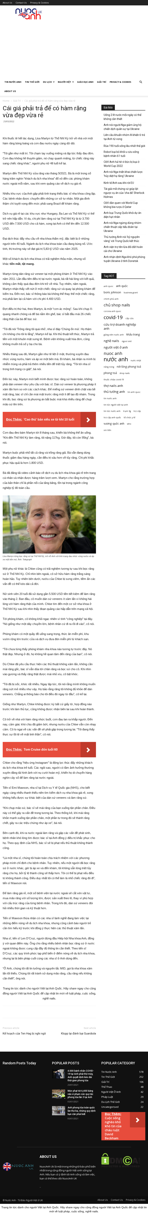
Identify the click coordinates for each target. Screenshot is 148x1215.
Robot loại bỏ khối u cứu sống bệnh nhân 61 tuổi (121, 153)
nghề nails (111, 341)
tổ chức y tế (129, 417)
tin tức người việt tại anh (116, 404)
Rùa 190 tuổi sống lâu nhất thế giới (124, 145)
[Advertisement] (74, 48)
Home (6, 100)
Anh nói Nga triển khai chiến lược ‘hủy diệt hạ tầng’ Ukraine (123, 173)
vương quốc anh (114, 423)
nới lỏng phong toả (129, 366)
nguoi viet (127, 341)
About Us (7, 2)
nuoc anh (113, 353)
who (129, 423)
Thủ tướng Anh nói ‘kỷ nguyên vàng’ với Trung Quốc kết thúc (122, 238)
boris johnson (112, 292)
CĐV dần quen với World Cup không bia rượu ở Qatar (121, 204)
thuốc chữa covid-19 (114, 379)
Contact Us (21, 2)
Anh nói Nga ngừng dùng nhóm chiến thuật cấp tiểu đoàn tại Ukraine (122, 226)
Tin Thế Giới (32, 81)
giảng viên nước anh (114, 334)
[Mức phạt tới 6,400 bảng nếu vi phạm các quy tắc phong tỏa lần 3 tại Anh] (58, 1094)
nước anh (116, 359)
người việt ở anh (116, 347)
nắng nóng (109, 366)
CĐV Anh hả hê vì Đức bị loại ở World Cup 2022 (121, 163)
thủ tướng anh (114, 392)
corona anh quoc (112, 311)
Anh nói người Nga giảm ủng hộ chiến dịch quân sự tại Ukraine (122, 126)
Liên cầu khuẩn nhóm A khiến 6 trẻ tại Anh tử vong (124, 136)
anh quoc (108, 286)
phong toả (110, 373)
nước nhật (136, 360)
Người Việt (64, 81)
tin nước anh (110, 398)
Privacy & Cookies (39, 2)
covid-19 (113, 317)
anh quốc (122, 286)
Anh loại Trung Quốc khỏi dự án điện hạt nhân (122, 214)
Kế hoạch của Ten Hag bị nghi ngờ (24, 1033)
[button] (140, 82)
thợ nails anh (113, 386)
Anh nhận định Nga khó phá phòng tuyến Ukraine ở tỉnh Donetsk (124, 259)
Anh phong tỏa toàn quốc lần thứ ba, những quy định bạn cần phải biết (82, 1110)
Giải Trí (101, 81)
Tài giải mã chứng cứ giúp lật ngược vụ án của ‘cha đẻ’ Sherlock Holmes (124, 192)
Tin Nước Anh (12, 81)
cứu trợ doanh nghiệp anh (120, 326)
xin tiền (107, 430)
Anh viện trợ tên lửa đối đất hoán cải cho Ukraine (123, 249)
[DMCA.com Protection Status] (120, 1170)
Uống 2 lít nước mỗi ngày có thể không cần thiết (122, 116)
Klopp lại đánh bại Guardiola (78, 1033)
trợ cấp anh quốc (112, 417)
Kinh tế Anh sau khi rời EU (119, 182)
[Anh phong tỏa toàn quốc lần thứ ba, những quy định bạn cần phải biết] (58, 1110)
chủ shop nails (117, 305)
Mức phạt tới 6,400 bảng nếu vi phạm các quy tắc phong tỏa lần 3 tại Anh (80, 1094)
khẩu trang (133, 334)
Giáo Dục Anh (85, 81)
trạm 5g (127, 411)
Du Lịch (47, 81)
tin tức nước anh (112, 411)
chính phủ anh (111, 299)
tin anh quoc (134, 392)
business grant (131, 292)
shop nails (125, 373)
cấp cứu (129, 318)
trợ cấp (137, 411)
